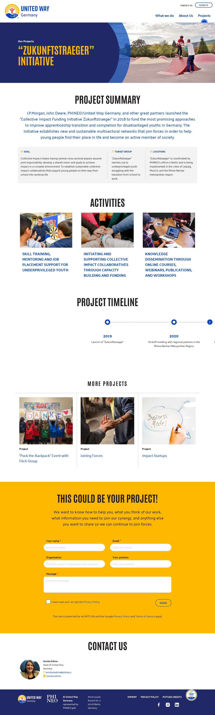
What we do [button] (164, 15)
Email (117, 541)
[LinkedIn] (178, 706)
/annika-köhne (53, 676)
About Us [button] (186, 15)
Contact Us (186, 5)
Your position (120, 557)
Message (52, 574)
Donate (203, 5)
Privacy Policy (92, 601)
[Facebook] (160, 706)
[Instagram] (169, 706)
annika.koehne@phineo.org (59, 672)
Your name (53, 541)
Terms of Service (145, 616)
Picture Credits (172, 697)
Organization (53, 557)
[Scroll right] (209, 322)
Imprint (132, 697)
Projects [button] (204, 15)
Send (163, 602)
